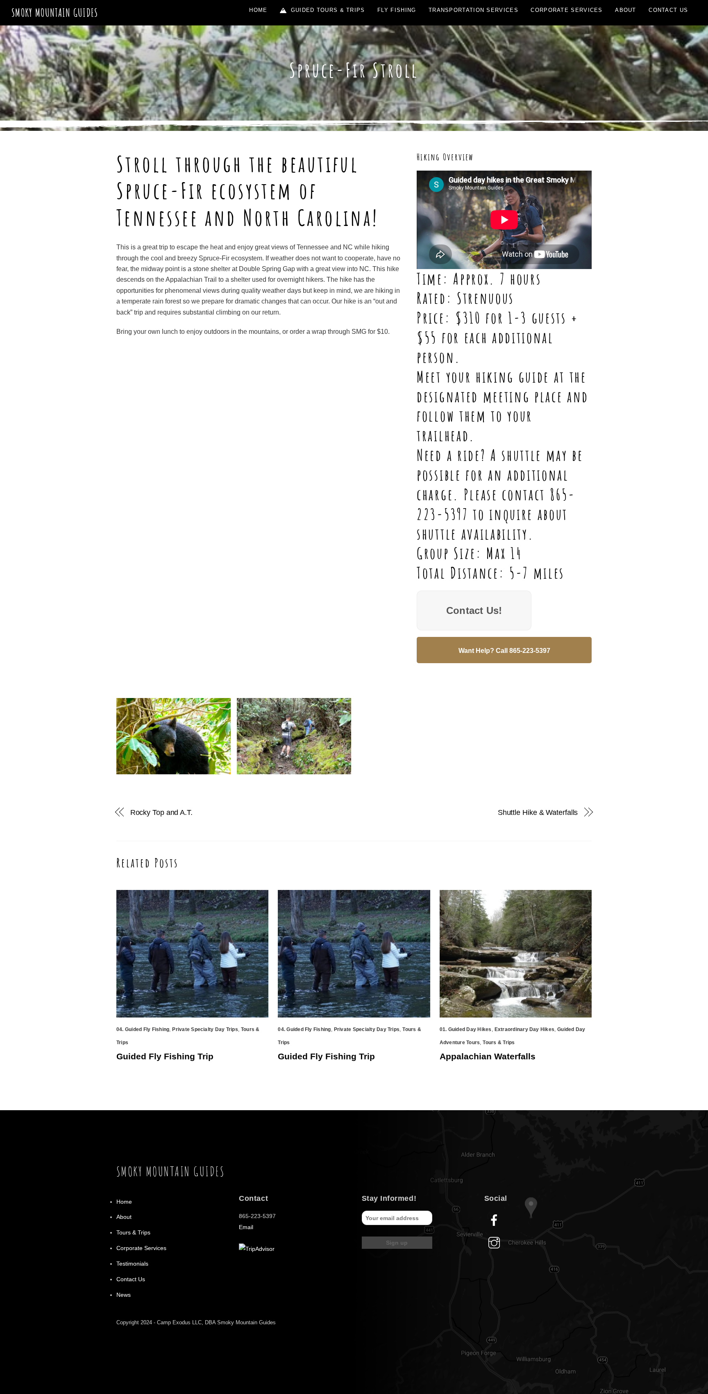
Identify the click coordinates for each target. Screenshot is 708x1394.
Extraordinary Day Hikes (525, 1029)
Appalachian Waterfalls (488, 1056)
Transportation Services (473, 10)
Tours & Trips (499, 1042)
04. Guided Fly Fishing (142, 1029)
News (123, 1294)
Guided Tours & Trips (326, 10)
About (625, 10)
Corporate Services (566, 10)
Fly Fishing (396, 10)
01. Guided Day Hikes (466, 1029)
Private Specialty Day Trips (205, 1029)
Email (246, 1227)
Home (258, 10)
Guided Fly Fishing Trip (164, 1056)
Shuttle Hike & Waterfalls (538, 812)
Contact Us (668, 10)
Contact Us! (474, 610)
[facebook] (495, 1220)
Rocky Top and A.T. (161, 812)
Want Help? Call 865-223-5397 (504, 650)
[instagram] (495, 1242)
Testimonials (132, 1263)
